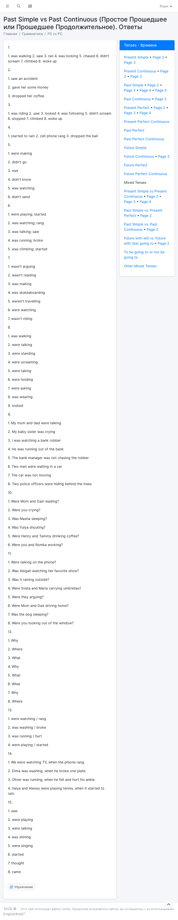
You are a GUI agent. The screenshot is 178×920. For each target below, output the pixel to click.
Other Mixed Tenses (140, 266)
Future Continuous (139, 156)
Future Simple (135, 147)
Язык (164, 6)
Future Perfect (135, 165)
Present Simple (136, 57)
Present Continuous (140, 71)
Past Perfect (134, 130)
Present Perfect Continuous (146, 121)
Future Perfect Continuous (145, 174)
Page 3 (129, 62)
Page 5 (161, 90)
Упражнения (23, 887)
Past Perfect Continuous (144, 139)
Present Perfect (137, 107)
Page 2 (158, 57)
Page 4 (145, 90)
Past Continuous (137, 99)
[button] (7, 6)
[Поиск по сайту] (18, 6)
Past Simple (133, 85)
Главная (10, 34)
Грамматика (32, 34)
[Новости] (30, 6)
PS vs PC (55, 34)
